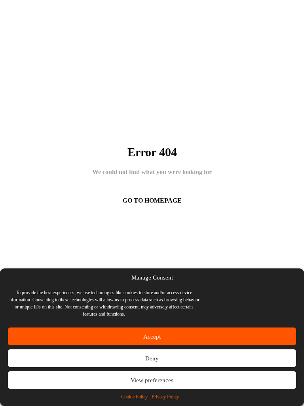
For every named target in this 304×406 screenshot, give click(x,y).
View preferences (152, 380)
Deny (152, 358)
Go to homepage (152, 200)
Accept (152, 336)
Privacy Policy (165, 397)
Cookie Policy (134, 397)
